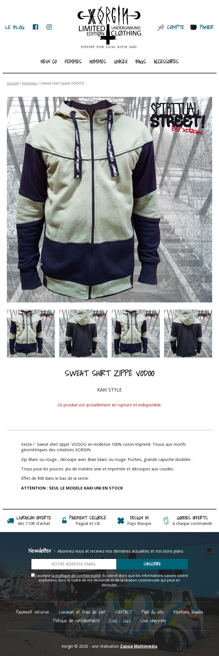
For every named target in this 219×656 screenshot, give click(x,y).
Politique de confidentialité (76, 620)
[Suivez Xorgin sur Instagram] (49, 27)
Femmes (73, 61)
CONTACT (123, 612)
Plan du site (153, 612)
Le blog (15, 27)
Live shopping (153, 620)
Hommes (98, 61)
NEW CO (48, 61)
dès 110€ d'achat (34, 523)
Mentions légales (188, 612)
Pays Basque (139, 523)
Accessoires (166, 61)
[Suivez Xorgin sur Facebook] (35, 27)
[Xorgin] (110, 26)
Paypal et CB (88, 523)
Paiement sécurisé (32, 612)
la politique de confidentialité (76, 575)
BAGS (140, 61)
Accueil (13, 83)
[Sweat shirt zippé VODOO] (109, 199)
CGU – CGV (120, 620)
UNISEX (120, 61)
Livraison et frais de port (82, 612)
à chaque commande (192, 523)
